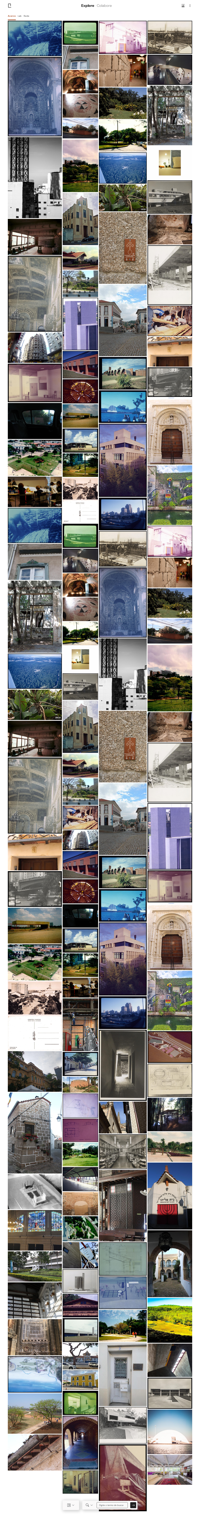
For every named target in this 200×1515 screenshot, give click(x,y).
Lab (20, 16)
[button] (183, 5)
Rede (26, 16)
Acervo (12, 16)
